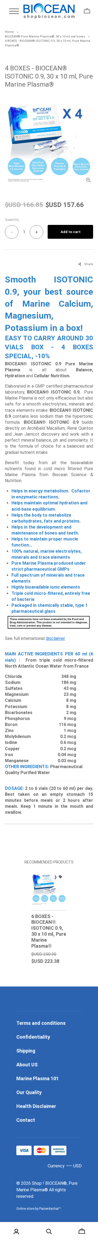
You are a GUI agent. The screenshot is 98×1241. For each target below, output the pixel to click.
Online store (25, 1209)
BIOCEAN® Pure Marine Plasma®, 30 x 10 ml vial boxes (45, 36)
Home (9, 32)
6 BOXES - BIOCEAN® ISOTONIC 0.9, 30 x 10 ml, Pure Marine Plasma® (48, 931)
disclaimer (55, 638)
